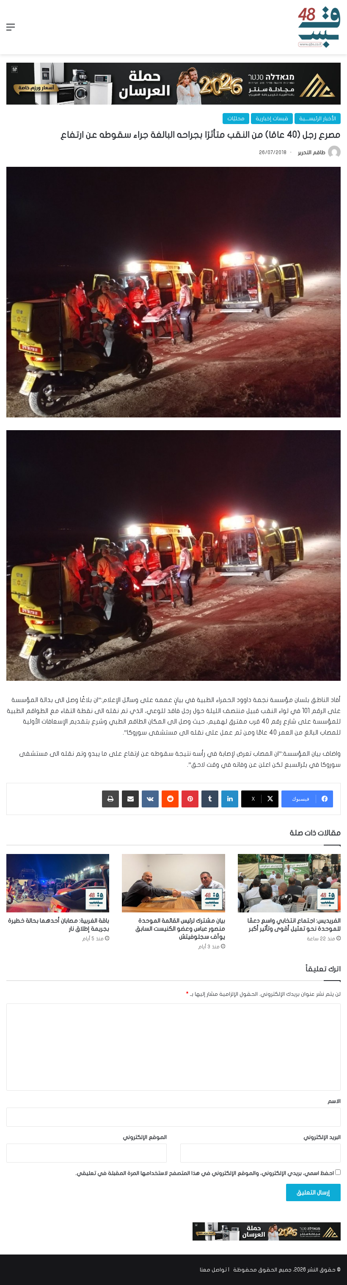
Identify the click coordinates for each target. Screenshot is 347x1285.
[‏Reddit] (170, 798)
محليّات (236, 119)
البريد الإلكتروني (322, 1137)
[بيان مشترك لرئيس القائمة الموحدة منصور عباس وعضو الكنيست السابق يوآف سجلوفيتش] (173, 883)
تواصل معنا (213, 1270)
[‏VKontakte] (150, 798)
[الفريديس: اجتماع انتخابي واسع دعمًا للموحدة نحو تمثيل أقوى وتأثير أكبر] (289, 883)
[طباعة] (110, 798)
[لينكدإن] (229, 798)
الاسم (334, 1101)
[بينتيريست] (190, 798)
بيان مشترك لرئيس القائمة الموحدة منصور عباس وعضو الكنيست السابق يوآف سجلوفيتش (180, 928)
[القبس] (319, 27)
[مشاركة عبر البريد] (130, 798)
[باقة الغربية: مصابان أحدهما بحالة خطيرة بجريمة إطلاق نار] (57, 883)
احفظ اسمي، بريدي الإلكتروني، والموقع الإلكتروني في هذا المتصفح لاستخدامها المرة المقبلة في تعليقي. (204, 1173)
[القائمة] (10, 30)
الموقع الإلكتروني (145, 1137)
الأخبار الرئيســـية (317, 119)
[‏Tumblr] (209, 798)
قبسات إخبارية (272, 119)
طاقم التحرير (311, 152)
